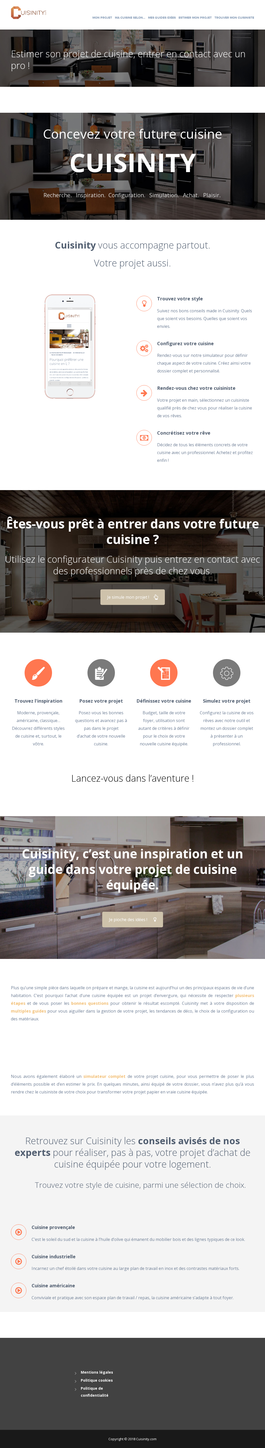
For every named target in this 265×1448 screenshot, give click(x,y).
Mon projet (102, 18)
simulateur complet (104, 1076)
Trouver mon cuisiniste (234, 18)
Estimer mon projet (195, 18)
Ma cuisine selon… (130, 18)
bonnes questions (89, 1003)
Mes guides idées (162, 18)
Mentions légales (97, 1372)
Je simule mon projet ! (128, 597)
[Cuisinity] (28, 12)
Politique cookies (97, 1380)
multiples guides (28, 1011)
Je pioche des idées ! (128, 919)
